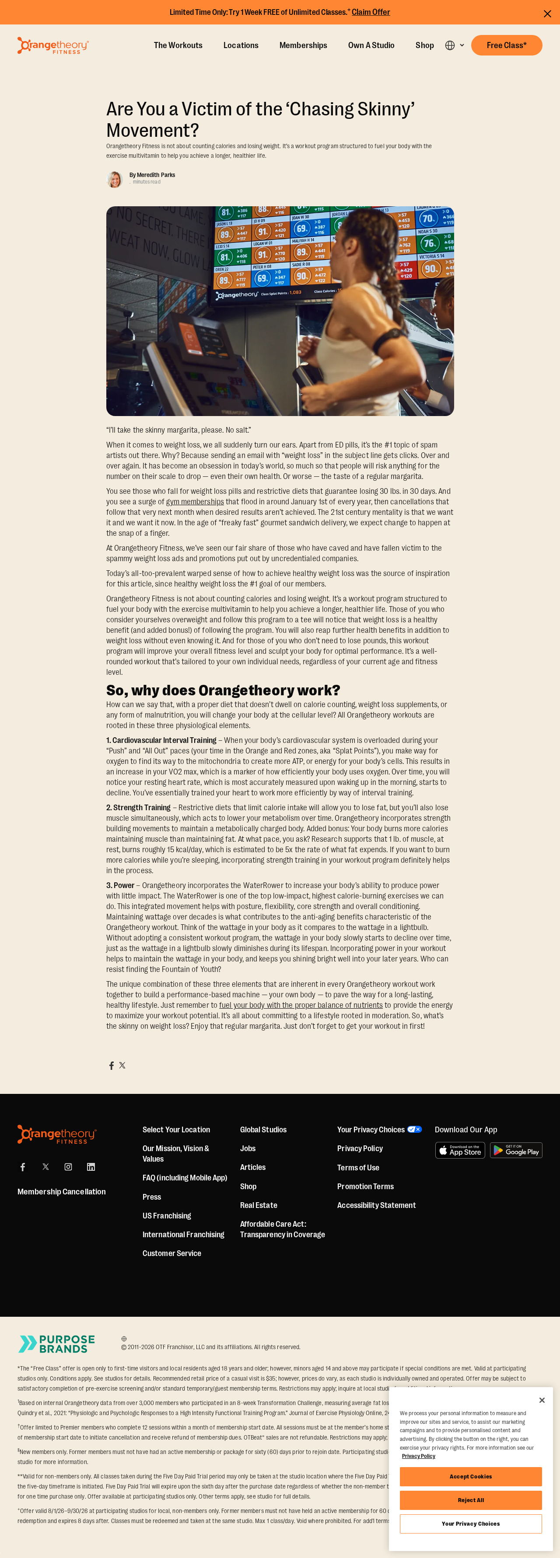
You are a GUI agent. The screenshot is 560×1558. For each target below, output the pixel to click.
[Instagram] (68, 1167)
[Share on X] (122, 1065)
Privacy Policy (359, 1148)
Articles (253, 1167)
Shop (425, 45)
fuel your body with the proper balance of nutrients (301, 1005)
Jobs (248, 1148)
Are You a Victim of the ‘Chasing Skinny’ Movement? (260, 119)
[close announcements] (547, 12)
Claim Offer (371, 12)
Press (152, 1197)
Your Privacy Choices (471, 1523)
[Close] (542, 1400)
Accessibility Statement (376, 1205)
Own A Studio (371, 45)
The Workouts (178, 45)
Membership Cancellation (62, 1192)
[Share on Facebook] (111, 1065)
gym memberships (195, 501)
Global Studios (263, 1129)
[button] (454, 45)
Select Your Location (176, 1129)
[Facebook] (23, 1167)
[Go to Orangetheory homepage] (53, 45)
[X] (45, 1167)
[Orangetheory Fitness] (57, 1134)
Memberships (303, 45)
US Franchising (167, 1215)
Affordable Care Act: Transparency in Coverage (282, 1229)
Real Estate (258, 1205)
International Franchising (184, 1234)
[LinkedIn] (91, 1167)
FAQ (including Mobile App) (185, 1177)
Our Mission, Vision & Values (176, 1153)
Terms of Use (358, 1167)
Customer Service (172, 1253)
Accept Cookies (471, 1476)
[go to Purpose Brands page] (57, 1344)
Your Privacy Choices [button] (371, 1129)
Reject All (471, 1500)
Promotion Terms (365, 1186)
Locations (241, 45)
